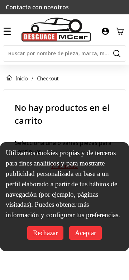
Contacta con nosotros (37, 7)
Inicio (21, 78)
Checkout (48, 78)
